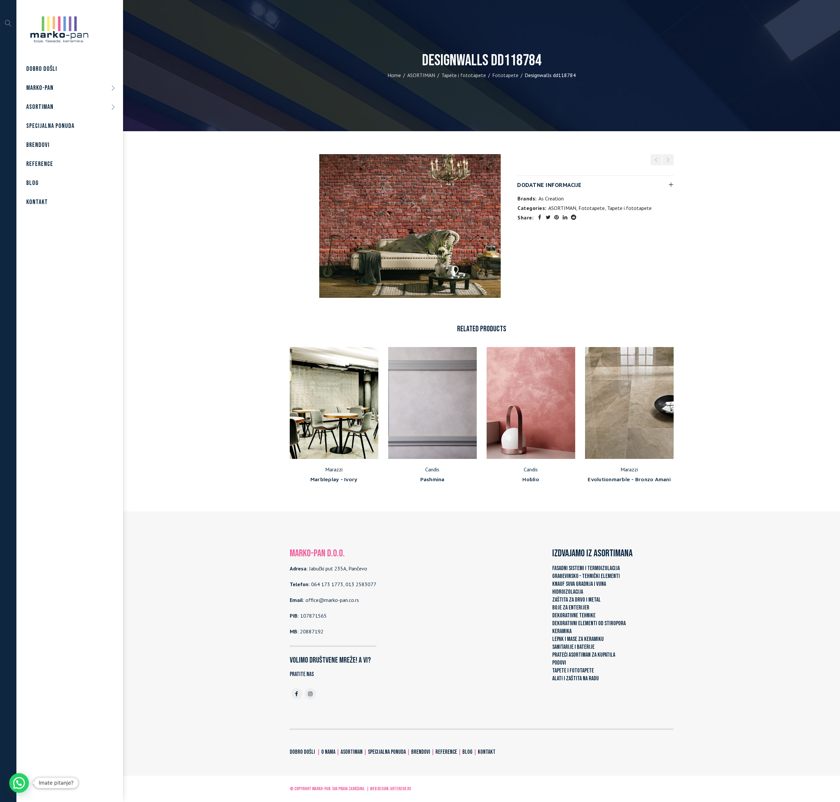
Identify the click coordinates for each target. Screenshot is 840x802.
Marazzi (334, 469)
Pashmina (432, 479)
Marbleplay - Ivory (334, 479)
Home (394, 75)
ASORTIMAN (421, 75)
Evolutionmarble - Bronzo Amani (629, 479)
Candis (432, 469)
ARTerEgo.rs (400, 789)
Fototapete (505, 75)
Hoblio (530, 479)
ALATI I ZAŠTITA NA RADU (575, 678)
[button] (19, 783)
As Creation (551, 198)
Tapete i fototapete (463, 75)
